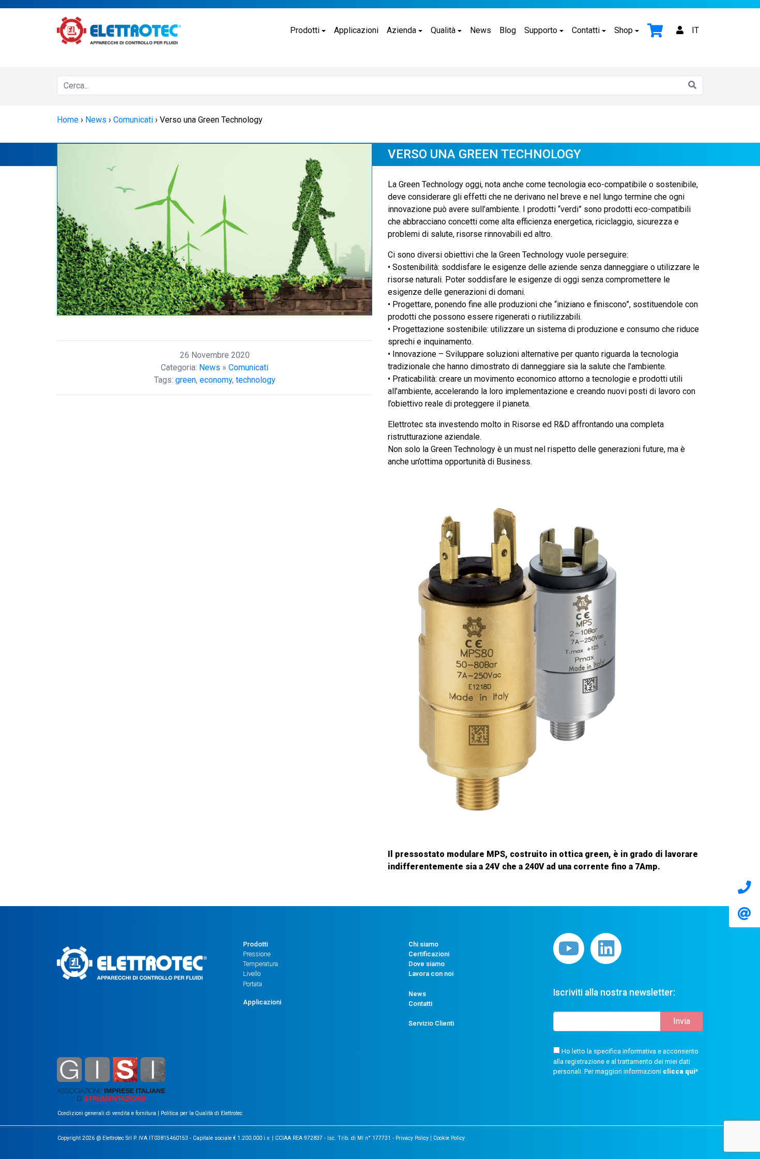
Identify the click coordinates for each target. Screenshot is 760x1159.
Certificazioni (428, 954)
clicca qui (679, 1071)
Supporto (540, 30)
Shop (623, 30)
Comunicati (248, 367)
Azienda (401, 30)
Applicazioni (356, 30)
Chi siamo (423, 944)
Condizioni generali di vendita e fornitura (107, 1113)
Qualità (443, 30)
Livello (252, 973)
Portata (252, 984)
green (185, 380)
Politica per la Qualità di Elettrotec (201, 1113)
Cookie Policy (449, 1138)
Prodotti (305, 30)
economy (216, 380)
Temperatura (260, 964)
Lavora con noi (430, 973)
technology (256, 380)
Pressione (256, 954)
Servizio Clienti (431, 1023)
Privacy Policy (412, 1138)
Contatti (586, 30)
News (480, 30)
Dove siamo (426, 964)
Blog (507, 30)
